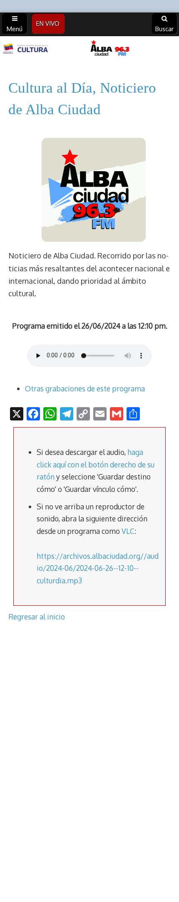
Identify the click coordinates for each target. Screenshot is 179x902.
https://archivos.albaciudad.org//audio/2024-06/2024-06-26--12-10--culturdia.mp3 (98, 568)
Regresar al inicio (36, 616)
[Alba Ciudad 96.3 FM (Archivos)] (89, 48)
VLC (128, 531)
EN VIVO (48, 23)
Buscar (164, 29)
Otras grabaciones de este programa (85, 388)
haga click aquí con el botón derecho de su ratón (95, 464)
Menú (14, 29)
